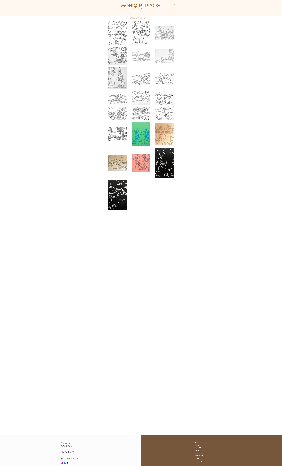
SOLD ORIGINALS (199, 453)
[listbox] (111, 4)
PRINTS (197, 450)
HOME (196, 442)
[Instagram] (62, 463)
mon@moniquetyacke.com (67, 446)
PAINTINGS (198, 447)
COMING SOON (199, 455)
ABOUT (197, 445)
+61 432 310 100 (64, 454)
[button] (174, 4)
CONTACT (197, 458)
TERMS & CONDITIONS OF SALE (70, 458)
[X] (68, 463)
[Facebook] (65, 463)
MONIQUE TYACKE (141, 5)
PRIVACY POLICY (66, 459)
